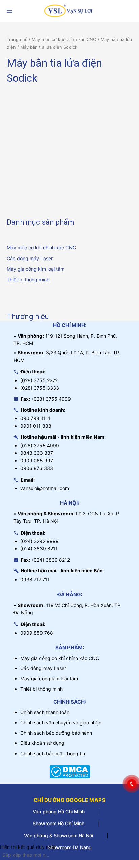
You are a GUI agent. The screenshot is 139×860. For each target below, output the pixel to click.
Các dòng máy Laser (30, 258)
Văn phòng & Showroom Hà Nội (58, 835)
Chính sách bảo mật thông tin (52, 753)
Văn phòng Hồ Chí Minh (59, 811)
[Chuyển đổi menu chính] (9, 11)
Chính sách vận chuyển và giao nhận (60, 723)
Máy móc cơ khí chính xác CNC (41, 247)
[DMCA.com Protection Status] (69, 771)
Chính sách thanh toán (45, 712)
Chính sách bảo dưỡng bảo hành (56, 733)
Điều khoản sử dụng (42, 743)
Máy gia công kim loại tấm (35, 269)
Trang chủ (17, 39)
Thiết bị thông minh (28, 279)
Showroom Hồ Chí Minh (58, 823)
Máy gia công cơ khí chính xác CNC (59, 658)
